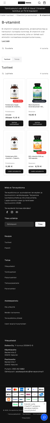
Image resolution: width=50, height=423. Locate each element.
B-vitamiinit (45, 15)
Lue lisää (5, 41)
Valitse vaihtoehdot (14, 123)
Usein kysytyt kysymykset (15, 324)
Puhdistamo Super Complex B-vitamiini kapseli (12, 106)
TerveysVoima (13, 410)
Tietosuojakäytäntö (14, 414)
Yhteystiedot (10, 266)
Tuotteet (7, 59)
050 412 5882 (18, 369)
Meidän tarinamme (12, 313)
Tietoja (16, 59)
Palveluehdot (10, 289)
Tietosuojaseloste (12, 283)
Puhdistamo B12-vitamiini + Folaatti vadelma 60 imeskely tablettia (13, 157)
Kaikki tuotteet (7, 15)
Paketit (7, 248)
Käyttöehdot (27, 414)
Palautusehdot (11, 277)
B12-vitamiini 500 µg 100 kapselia (36, 157)
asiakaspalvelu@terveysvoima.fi (30, 371)
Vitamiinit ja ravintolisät (26, 15)
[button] (4, 2)
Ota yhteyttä (10, 307)
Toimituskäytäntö (38, 414)
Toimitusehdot (10, 272)
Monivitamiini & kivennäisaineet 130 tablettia (36, 106)
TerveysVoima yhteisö (13, 318)
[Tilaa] (40, 224)
